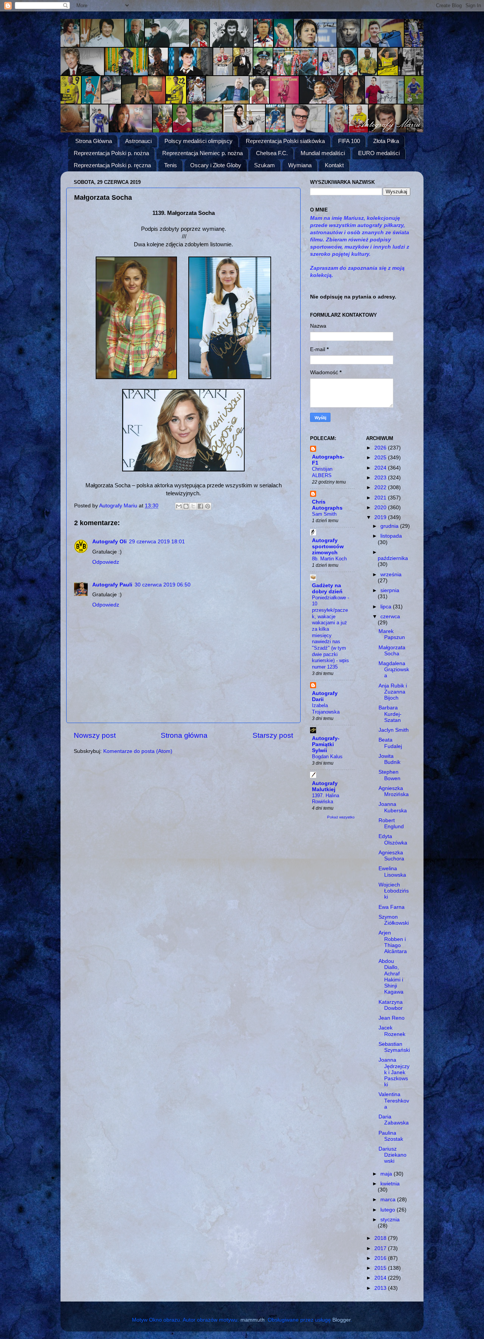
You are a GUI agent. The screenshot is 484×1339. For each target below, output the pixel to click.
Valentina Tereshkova (394, 1100)
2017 (381, 1248)
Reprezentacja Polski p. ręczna (112, 165)
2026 (381, 448)
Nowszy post (95, 735)
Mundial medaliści (323, 153)
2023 (381, 478)
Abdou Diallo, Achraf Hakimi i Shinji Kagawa (391, 976)
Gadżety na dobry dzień (327, 588)
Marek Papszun (392, 634)
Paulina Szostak (391, 1136)
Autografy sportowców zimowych (328, 546)
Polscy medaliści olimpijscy (198, 141)
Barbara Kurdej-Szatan (390, 714)
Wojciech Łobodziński (394, 891)
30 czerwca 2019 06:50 (163, 585)
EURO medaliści (379, 153)
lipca (386, 607)
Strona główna (184, 735)
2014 (381, 1278)
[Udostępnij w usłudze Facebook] (200, 506)
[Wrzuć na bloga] (186, 506)
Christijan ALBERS (322, 472)
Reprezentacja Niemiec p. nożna (202, 153)
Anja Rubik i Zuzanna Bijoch (393, 692)
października (393, 558)
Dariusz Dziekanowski (392, 1155)
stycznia (390, 1219)
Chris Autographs (327, 505)
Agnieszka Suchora (391, 856)
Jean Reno (392, 1018)
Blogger (341, 1320)
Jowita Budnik (389, 759)
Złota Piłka (386, 141)
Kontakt (334, 165)
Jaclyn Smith (394, 730)
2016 (381, 1258)
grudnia (390, 526)
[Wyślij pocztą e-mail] (179, 506)
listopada (391, 536)
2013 (381, 1288)
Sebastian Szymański (394, 1047)
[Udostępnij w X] (193, 506)
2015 (381, 1268)
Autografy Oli (109, 541)
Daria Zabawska (394, 1120)
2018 (381, 1238)
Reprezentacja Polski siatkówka (285, 141)
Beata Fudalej (390, 743)
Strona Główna (93, 141)
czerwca (390, 616)
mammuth (252, 1320)
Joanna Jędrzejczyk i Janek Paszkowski (394, 1072)
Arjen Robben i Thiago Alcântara (393, 942)
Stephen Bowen (389, 775)
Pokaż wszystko (341, 817)
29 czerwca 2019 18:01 (157, 541)
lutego (388, 1210)
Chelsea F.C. (272, 153)
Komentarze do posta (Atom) (137, 751)
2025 (381, 457)
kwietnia (390, 1184)
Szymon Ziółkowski (394, 920)
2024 (381, 468)
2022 (381, 487)
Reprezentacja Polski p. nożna (111, 153)
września (391, 574)
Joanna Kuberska (393, 807)
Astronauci (138, 141)
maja (387, 1174)
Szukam (264, 165)
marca (388, 1199)
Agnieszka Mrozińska (394, 791)
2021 (381, 498)
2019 (381, 517)
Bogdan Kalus (327, 756)
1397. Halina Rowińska (325, 799)
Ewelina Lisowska (392, 871)
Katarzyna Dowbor (391, 1005)
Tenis (170, 165)
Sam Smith (324, 514)
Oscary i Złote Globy (215, 165)
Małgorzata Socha (392, 650)
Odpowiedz (105, 562)
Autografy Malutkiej (325, 786)
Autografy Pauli (112, 585)
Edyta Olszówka (393, 839)
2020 (381, 507)
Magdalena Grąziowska (394, 669)
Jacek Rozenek (392, 1031)
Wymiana (300, 165)
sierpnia (389, 590)
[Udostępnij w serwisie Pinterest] (207, 506)
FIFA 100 (349, 141)
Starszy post (273, 735)
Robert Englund (391, 823)
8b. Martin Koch (329, 558)
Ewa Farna (392, 907)
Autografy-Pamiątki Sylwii (326, 744)
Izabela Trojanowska (326, 709)
